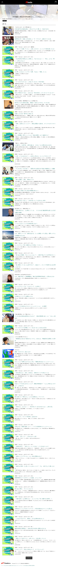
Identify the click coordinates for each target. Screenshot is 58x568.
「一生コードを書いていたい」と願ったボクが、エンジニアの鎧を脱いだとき (34, 48)
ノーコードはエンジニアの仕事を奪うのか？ (26, 223)
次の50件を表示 (29, 557)
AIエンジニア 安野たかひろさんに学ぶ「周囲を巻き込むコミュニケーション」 (35, 361)
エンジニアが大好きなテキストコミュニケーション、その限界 (30, 306)
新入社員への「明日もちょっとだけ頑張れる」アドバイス (29, 396)
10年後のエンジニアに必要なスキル (24, 296)
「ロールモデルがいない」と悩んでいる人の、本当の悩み (29, 81)
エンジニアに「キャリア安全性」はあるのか (26, 416)
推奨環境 (33, 565)
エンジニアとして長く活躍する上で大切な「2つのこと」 (29, 245)
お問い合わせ (14, 565)
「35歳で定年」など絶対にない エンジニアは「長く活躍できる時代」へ (33, 498)
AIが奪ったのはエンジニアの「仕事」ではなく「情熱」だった (31, 71)
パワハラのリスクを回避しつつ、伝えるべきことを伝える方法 (30, 327)
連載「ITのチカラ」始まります (23, 351)
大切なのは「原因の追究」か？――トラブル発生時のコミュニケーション (33, 426)
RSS (24, 565)
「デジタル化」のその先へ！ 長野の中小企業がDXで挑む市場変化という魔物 (35, 168)
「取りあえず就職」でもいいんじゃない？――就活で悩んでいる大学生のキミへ (35, 255)
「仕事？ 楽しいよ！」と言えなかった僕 (25, 436)
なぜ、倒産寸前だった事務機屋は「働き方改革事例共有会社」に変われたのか (34, 276)
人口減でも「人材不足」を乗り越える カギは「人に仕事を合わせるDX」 (34, 145)
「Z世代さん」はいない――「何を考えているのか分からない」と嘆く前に (34, 406)
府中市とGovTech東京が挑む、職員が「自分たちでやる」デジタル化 (32, 102)
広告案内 (10, 565)
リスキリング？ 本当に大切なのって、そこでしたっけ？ (29, 549)
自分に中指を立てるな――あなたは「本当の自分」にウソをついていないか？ (34, 92)
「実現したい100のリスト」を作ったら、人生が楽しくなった (30, 538)
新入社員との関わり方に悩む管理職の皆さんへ (27, 190)
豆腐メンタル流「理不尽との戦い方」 (24, 113)
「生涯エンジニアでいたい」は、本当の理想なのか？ (28, 456)
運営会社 (26, 565)
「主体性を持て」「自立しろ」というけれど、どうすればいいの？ (32, 446)
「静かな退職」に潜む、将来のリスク (24, 179)
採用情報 (30, 565)
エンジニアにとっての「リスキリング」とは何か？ (28, 286)
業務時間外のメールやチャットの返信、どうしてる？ (28, 477)
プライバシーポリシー (19, 565)
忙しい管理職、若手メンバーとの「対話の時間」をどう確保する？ (32, 135)
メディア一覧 (3, 565)
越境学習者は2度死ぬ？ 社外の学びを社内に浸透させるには (30, 528)
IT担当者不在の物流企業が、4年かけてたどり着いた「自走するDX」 (32, 29)
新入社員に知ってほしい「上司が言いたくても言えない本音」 (30, 200)
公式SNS (7, 565)
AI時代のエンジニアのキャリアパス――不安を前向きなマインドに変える (33, 508)
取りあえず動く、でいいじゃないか (24, 488)
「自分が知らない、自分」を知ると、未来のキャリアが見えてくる (32, 372)
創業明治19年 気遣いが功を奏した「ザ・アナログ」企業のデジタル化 (33, 39)
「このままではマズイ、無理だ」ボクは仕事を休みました (29, 518)
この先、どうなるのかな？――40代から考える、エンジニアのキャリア (33, 156)
